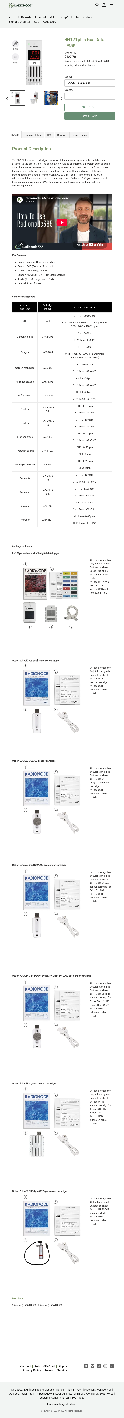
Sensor (68, 76)
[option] (17, 98)
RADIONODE (58, 1411)
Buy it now (90, 116)
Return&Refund (44, 1366)
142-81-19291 (74, 1389)
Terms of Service (56, 1370)
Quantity (68, 90)
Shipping (68, 65)
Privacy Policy (32, 1370)
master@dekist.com (65, 1404)
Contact (25, 1366)
